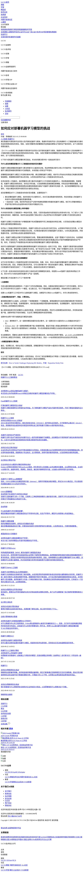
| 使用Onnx (11, 479)
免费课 (3, 14)
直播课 (22, 29)
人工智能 (10, 377)
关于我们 (8, 791)
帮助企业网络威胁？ (15, 572)
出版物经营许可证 (14, 828)
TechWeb (43, 837)
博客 (2, 5)
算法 (15, 377)
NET (12, 636)
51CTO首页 (5, 2)
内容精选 (8, 101)
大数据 (14, 616)
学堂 (2, 7)
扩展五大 (11, 405)
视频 (6, 104)
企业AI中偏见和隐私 (15, 464)
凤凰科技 (23, 837)
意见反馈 (8, 798)
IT (10, 534)
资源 (5, 37)
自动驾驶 (4, 507)
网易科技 (17, 837)
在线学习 (4, 34)
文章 (2, 37)
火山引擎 (48, 839)
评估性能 (11, 640)
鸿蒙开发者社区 (6, 19)
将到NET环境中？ (16, 621)
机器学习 (4, 377)
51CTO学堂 (9, 782)
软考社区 (4, 12)
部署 (7, 491)
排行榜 (13, 29)
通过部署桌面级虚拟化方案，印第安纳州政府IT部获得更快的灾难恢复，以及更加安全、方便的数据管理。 (39, 526)
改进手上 (11, 653)
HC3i (17, 772)
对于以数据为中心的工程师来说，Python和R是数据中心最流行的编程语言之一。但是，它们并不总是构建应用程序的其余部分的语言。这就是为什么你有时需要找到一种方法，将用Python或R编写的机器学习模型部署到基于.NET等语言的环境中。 (41, 626)
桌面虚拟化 (5, 534)
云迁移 (9, 447)
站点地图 (8, 796)
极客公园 (5, 839)
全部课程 (4, 32)
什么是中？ (12, 511)
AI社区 (7, 109)
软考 (14, 32)
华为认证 (25, 32)
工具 (7, 602)
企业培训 (4, 17)
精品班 (3, 10)
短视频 (18, 29)
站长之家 (54, 837)
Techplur (22, 772)
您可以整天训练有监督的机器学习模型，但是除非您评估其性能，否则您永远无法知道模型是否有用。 (38, 643)
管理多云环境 (11, 589)
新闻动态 (8, 794)
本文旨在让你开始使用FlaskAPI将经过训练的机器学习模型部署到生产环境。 (28, 393)
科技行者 (37, 837)
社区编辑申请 (6, 120)
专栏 (15, 37)
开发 (9, 548)
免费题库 (53, 32)
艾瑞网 (48, 837)
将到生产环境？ (15, 538)
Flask (2, 401)
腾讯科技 (10, 837)
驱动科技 (30, 837)
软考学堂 (28, 29)
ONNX (3, 491)
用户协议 (8, 803)
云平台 (13, 460)
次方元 (42, 839)
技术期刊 (8, 111)
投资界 (37, 839)
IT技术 (37, 32)
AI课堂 (3, 22)
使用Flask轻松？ (15, 391)
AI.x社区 (34, 777)
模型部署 (10, 521)
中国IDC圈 (22, 839)
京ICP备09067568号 (15, 816)
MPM (9, 568)
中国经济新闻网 (68, 837)
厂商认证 (32, 32)
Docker (13, 548)
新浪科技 (4, 837)
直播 (18, 37)
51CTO (20, 375)
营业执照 (4, 828)
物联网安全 (10, 670)
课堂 (12, 37)
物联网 (9, 616)
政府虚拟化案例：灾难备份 (17, 524)
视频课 (3, 29)
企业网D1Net (30, 839)
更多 (11, 729)
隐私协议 (8, 805)
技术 (10, 602)
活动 (6, 113)
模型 (10, 491)
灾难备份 (14, 534)
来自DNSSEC (11, 420)
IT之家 (76, 837)
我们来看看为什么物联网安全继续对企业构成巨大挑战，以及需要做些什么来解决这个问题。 (34, 687)
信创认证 (19, 32)
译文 (2, 134)
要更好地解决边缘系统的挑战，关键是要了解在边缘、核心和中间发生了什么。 (29, 609)
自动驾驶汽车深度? (14, 494)
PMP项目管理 (45, 32)
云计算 (8, 460)
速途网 (60, 837)
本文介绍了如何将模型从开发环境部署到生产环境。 (20, 540)
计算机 (16, 650)
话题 (6, 106)
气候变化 (10, 435)
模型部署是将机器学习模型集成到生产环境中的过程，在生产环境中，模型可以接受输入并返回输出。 (38, 513)
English (7, 800)
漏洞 (10, 694)
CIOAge (13, 772)
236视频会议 (13, 839)
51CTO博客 (9, 777)
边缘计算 (10, 606)
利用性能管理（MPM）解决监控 (21, 552)
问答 (9, 37)
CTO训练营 (27, 782)
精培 (14, 782)
